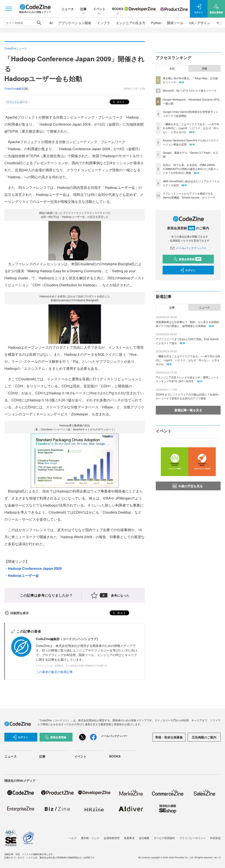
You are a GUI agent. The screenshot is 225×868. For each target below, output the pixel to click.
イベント (99, 9)
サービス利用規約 (164, 838)
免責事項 (129, 838)
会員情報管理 (112, 838)
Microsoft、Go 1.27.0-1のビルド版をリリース (190, 90)
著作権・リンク (90, 838)
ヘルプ (72, 838)
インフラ (103, 22)
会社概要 (144, 838)
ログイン (190, 270)
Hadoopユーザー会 (23, 575)
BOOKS (117, 9)
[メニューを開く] (9, 9)
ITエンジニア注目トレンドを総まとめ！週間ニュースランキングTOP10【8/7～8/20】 (187, 379)
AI (51, 22)
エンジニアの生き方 (130, 22)
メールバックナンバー (191, 248)
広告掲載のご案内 (204, 737)
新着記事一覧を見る (188, 410)
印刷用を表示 (19, 613)
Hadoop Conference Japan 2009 (35, 568)
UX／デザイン (199, 22)
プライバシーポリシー (192, 838)
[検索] (39, 23)
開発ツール (175, 22)
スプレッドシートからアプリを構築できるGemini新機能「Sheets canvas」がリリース (189, 195)
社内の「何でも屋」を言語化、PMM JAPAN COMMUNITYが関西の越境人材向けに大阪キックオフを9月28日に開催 (191, 169)
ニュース (68, 9)
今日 (172, 68)
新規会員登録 (190, 259)
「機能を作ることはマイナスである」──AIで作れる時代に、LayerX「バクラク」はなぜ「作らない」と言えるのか (191, 128)
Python (156, 22)
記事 (83, 9)
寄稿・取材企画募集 (169, 737)
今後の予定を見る (190, 486)
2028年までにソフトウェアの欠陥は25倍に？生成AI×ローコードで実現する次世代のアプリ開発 (187, 396)
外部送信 (215, 838)
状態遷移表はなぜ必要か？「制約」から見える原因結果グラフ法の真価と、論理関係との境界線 (187, 324)
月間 (204, 68)
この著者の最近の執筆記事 (54, 671)
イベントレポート (17, 102)
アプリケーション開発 (74, 22)
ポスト (120, 101)
